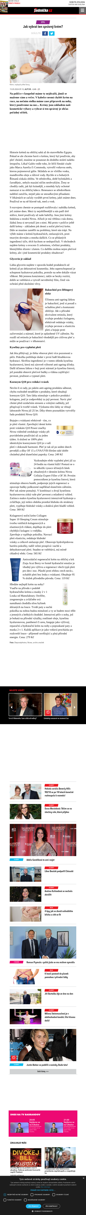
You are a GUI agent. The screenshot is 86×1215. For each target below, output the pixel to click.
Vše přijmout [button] (33, 1206)
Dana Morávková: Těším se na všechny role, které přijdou (58, 810)
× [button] (83, 1178)
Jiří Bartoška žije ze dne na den (59, 994)
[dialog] (43, 1195)
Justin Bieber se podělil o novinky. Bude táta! (47, 1065)
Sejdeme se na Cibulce (34, 1122)
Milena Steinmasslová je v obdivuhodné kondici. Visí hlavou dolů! (60, 1017)
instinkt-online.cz (17, 1175)
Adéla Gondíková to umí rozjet (40, 860)
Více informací (45, 1187)
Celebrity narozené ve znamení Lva (56, 718)
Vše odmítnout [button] (51, 1206)
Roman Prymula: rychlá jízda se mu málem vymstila (51, 962)
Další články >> (43, 1071)
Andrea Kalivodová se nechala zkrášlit (58, 893)
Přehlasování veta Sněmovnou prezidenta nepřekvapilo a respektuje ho (60, 1171)
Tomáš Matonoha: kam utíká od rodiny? (23, 718)
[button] (43, 1190)
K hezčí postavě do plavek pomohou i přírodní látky (56, 976)
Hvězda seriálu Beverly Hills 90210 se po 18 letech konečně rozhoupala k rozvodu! (59, 792)
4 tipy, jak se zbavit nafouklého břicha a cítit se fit (59, 913)
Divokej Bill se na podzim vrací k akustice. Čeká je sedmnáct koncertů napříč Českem (25, 1170)
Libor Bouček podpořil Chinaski (59, 871)
